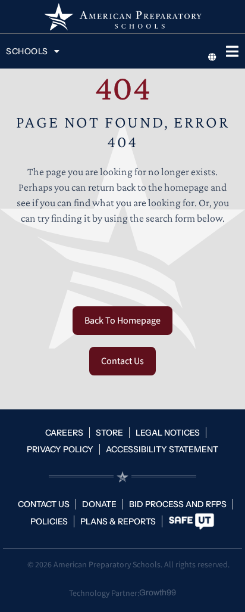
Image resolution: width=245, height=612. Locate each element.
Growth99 (157, 592)
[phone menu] (232, 51)
